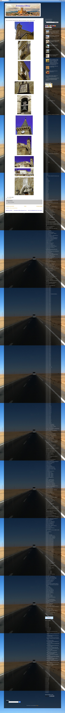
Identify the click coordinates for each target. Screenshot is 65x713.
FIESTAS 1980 (48, 377)
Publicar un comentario (11, 202)
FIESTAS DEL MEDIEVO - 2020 (50, 426)
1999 (46, 171)
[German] (49, 26)
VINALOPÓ (47, 611)
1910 (46, 115)
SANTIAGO (9, 198)
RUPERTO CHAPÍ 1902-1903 (50, 562)
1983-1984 (47, 162)
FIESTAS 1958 (48, 353)
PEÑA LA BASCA (48, 504)
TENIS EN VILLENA (49, 588)
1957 (46, 134)
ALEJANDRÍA (48, 204)
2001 (46, 172)
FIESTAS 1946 (48, 340)
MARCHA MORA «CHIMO (49, 480)
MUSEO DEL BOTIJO (49, 488)
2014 (46, 186)
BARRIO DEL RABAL (49, 215)
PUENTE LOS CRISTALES (49, 522)
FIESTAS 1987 (48, 385)
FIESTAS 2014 (48, 411)
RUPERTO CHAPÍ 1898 (49, 560)
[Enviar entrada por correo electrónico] (7, 197)
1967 (46, 143)
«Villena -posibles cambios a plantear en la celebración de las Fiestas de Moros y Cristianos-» (52, 76)
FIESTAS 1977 (48, 374)
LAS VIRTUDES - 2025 (49, 476)
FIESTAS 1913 (48, 308)
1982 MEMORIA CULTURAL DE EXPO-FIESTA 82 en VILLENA (52, 659)
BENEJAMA (47, 218)
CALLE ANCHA (48, 230)
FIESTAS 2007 (48, 404)
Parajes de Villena (48, 498)
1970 (46, 146)
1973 (46, 149)
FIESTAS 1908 (48, 303)
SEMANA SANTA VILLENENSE (50, 578)
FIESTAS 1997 (48, 395)
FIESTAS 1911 (48, 306)
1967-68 (47, 144)
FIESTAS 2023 (48, 421)
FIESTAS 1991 (48, 389)
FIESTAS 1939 (48, 333)
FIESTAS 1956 (48, 351)
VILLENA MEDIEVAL (49, 608)
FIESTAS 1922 (48, 318)
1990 (46, 167)
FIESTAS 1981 (48, 378)
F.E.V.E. (47, 284)
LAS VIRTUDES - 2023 (49, 474)
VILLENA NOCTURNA (49, 609)
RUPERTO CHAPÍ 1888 (49, 550)
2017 (46, 189)
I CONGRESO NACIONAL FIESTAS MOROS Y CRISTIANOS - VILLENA (52, 448)
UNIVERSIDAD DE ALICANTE (50, 597)
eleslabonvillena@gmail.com (48, 19)
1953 (46, 132)
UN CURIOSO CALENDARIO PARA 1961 (52, 647)
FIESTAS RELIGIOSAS (49, 427)
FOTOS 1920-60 (48, 431)
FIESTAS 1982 (48, 379)
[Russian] (53, 26)
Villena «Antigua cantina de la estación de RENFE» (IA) (54, 45)
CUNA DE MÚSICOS (49, 260)
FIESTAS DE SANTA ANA (49, 424)
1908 (46, 113)
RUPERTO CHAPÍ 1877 (49, 540)
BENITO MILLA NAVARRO (49, 219)
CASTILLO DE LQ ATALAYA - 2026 (51, 246)
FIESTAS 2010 (48, 407)
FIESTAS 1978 (48, 375)
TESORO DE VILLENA (49, 589)
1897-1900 (47, 111)
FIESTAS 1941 (48, 335)
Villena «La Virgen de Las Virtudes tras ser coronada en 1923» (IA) (54, 31)
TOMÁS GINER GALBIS (49, 590)
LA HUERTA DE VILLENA (49, 462)
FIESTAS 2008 (48, 405)
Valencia (47, 598)
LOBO (47, 478)
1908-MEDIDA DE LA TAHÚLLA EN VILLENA (52, 114)
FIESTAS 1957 (48, 352)
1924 (46, 119)
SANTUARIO (47, 575)
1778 (46, 99)
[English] (46, 26)
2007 (46, 177)
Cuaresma (47, 259)
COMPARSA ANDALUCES (49, 255)
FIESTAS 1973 (48, 370)
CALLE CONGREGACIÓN (49, 232)
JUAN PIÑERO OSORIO (49, 454)
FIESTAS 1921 (48, 317)
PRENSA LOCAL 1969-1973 (50, 521)
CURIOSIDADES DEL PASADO (50, 261)
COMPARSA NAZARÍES (49, 257)
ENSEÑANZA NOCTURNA (49, 277)
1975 (46, 151)
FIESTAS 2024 (48, 422)
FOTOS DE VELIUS (48, 432)
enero (48, 676)
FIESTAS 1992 (48, 390)
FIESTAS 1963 (48, 358)
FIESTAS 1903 (48, 298)
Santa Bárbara (48, 566)
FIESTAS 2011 (48, 408)
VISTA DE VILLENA (48, 613)
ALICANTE (47, 205)
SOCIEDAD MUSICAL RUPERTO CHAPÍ (51, 583)
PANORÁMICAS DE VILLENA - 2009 (51, 497)
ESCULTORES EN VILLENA (50, 283)
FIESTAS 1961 (48, 356)
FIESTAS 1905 (48, 300)
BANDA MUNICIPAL (48, 213)
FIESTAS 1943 (48, 337)
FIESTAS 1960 (48, 355)
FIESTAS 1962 (48, 357)
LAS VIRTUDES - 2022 (49, 473)
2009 (47, 692)
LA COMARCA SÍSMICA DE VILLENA (51, 456)
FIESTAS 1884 (48, 288)
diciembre (48, 627)
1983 (46, 161)
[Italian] (50, 26)
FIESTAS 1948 (48, 342)
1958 (46, 135)
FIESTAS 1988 (48, 386)
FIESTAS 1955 (48, 350)
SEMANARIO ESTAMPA (49, 580)
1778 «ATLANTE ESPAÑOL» (50, 100)
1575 (46, 91)
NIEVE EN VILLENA (49, 496)
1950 (46, 129)
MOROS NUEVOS (48, 487)
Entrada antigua (39, 206)
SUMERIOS (47, 586)
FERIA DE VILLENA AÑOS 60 (50, 285)
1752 (46, 96)
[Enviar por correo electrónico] (9, 197)
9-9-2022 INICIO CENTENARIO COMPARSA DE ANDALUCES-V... (53, 657)
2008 (46, 178)
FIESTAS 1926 (48, 322)
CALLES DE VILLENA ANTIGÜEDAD (51, 238)
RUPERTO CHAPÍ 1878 (49, 541)
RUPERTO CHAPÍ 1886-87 (49, 549)
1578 (46, 92)
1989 (46, 166)
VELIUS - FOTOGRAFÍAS (49, 599)
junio (47, 670)
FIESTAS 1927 (48, 323)
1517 (46, 90)
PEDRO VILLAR (48, 502)
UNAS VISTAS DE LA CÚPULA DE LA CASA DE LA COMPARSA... (53, 663)
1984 (46, 163)
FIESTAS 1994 (48, 392)
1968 (46, 145)
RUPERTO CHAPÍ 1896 (49, 558)
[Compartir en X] (11, 197)
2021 (46, 193)
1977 (46, 154)
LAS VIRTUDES (48, 472)
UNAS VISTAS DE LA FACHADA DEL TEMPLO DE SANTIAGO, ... (52, 653)
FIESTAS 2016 (48, 413)
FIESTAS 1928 (48, 324)
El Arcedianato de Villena (50, 640)
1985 (46, 164)
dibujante (47, 262)
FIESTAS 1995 (48, 393)
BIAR (46, 220)
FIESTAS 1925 (48, 321)
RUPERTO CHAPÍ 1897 (49, 559)
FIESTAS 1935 (48, 332)
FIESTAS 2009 (48, 406)
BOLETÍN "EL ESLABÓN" (49, 226)
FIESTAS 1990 (48, 388)
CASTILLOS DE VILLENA (49, 247)
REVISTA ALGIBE (48, 526)
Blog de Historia (49, 618)
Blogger (37, 705)
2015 (46, 187)
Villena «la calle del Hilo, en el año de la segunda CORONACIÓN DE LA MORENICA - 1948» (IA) (54, 41)
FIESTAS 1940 (48, 334)
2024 (47, 624)
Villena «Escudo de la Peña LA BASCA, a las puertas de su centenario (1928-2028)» (54, 55)
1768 (46, 98)
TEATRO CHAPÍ (48, 587)
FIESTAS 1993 (48, 391)
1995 (46, 169)
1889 (46, 109)
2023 (46, 195)
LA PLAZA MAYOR (48, 463)
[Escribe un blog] (10, 197)
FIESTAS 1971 (48, 368)
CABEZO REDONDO (49, 227)
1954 (46, 133)
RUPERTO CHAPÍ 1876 (49, 539)
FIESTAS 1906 (48, 301)
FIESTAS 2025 (48, 423)
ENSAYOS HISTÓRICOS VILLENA (51, 276)
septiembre (48, 666)
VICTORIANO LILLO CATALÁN (50, 600)
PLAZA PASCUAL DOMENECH (50, 515)
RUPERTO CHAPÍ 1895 (49, 557)
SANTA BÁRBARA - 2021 (49, 567)
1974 (46, 150)
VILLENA (47, 602)
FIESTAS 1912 (48, 307)
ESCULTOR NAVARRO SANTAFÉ (50, 282)
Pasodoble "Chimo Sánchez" (50, 500)
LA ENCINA (47, 458)
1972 (46, 148)
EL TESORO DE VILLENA (49, 275)
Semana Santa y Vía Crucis (50, 579)
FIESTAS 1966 (48, 361)
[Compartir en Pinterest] (13, 197)
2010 (47, 691)
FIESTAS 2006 (48, 403)
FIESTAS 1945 (48, 339)
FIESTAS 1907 (48, 302)
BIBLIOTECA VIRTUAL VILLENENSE (51, 223)
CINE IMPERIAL (48, 252)
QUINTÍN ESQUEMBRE (49, 523)
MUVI (46, 494)
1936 (46, 127)
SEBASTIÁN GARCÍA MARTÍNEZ (50, 577)
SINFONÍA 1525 (48, 582)
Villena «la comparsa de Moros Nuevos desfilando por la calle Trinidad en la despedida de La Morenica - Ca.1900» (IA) (54, 60)
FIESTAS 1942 (48, 336)
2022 (46, 194)
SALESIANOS (48, 564)
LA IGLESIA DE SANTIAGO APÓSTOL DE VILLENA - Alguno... (53, 635)
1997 (46, 170)
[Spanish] (55, 26)
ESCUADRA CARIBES (49, 279)
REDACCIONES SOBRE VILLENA (51, 525)
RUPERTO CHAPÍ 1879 (49, 542)
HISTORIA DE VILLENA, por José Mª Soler (53, 637)
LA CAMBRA (47, 455)
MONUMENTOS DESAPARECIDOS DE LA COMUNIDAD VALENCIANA (52, 486)
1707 (46, 94)
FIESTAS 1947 (48, 341)
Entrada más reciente (10, 206)
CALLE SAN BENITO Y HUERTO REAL (51, 235)
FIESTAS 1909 (48, 304)
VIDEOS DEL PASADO (49, 601)
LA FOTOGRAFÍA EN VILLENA (50, 459)
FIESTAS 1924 (48, 320)
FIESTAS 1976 (48, 373)
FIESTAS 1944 (48, 338)
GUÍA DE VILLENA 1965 (49, 437)
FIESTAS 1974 (48, 371)
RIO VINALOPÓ (48, 531)
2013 (46, 185)
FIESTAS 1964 (48, 359)
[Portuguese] (52, 26)
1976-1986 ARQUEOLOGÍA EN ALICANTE (52, 153)
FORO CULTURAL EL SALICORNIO (51, 430)
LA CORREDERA (48, 457)
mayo (48, 671)
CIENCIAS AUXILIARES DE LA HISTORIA (52, 251)
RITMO (47, 532)
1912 (46, 116)
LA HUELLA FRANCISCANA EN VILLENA (51, 461)
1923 (46, 118)
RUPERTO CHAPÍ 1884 (49, 547)
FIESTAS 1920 (48, 316)
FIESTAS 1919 (48, 315)
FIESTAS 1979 (48, 376)
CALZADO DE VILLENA (49, 239)
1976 (46, 152)
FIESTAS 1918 (48, 314)
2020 (46, 192)
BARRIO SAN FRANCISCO (50, 217)
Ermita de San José (48, 278)
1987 (46, 165)
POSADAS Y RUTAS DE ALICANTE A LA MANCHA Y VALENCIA (51, 519)
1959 (46, 136)
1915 (46, 117)
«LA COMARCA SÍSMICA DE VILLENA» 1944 (54, 66)
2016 (46, 188)
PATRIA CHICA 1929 (49, 501)
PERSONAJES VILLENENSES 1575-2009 (52, 506)
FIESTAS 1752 (48, 286)
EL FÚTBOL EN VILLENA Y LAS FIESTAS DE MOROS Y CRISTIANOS (52, 268)
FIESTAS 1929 (48, 325)
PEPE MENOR (48, 505)
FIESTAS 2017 (48, 414)
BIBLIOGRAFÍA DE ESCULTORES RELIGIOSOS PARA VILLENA (51, 222)
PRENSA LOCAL (48, 520)
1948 (46, 128)
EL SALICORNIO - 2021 (49, 274)
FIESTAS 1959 (48, 354)
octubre (48, 630)
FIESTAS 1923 (48, 319)
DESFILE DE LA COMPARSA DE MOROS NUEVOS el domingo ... (52, 665)
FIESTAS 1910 (48, 305)
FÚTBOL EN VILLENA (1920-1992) (50, 435)
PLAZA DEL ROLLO (48, 514)
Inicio (25, 206)
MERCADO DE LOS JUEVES (50, 483)
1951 (46, 130)
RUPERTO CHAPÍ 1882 (49, 545)
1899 (46, 112)
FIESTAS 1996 (48, 394)
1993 (46, 168)
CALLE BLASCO (48, 231)
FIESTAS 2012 (48, 409)
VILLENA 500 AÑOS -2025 (49, 605)
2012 (46, 184)
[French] (47, 26)
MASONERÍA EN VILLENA (49, 482)
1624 (46, 93)
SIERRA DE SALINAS (49, 581)
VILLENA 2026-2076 (48, 604)
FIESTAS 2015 (48, 412)
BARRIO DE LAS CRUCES (49, 214)
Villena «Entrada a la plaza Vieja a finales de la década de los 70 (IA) (54, 36)
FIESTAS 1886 (48, 289)
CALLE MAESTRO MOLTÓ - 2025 (50, 233)
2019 (46, 191)
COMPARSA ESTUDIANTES (50, 256)
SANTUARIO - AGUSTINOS (50, 576)
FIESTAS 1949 (48, 343)
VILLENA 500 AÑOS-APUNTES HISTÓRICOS (52, 606)
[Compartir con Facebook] (12, 197)
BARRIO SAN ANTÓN (49, 216)
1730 (46, 95)
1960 (46, 137)
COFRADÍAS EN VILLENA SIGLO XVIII (51, 254)
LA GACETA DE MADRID (49, 460)
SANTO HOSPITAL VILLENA (50, 574)
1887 (46, 108)
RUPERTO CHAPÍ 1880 (49, 543)
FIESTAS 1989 (48, 387)
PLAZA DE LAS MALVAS (49, 512)
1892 (46, 110)
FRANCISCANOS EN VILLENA (50, 433)
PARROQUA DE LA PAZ (49, 499)
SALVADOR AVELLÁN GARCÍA (50, 565)
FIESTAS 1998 (48, 396)
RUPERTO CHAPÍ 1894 (49, 556)
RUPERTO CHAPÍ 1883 (49, 546)
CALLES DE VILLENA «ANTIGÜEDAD (51, 237)
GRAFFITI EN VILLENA (49, 436)
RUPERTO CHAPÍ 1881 (49, 544)
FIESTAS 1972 (48, 369)
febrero (48, 675)
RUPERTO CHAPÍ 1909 (49, 563)
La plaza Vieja (48, 464)
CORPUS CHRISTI (48, 258)
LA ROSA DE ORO (48, 465)
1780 (46, 101)
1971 (46, 147)
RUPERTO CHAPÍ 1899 (49, 561)
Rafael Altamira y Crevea (49, 524)
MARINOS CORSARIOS (49, 481)
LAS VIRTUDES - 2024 (49, 475)
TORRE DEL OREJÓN (49, 591)
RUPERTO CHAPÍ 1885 (49, 548)
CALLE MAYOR (48, 234)
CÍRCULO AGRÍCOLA (49, 253)
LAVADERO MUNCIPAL (49, 477)
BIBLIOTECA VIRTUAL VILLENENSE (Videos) (52, 224)
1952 (46, 131)
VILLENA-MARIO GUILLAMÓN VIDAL (51, 610)
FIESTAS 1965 (48, 360)
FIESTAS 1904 (48, 299)
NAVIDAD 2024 (48, 495)
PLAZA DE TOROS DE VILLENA (50, 513)
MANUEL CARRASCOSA (49, 479)
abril (47, 672)
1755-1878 (47, 97)
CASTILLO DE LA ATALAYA (50, 245)
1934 (46, 126)
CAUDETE (47, 248)
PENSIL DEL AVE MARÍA (49, 503)
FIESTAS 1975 (48, 372)
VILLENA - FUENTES (49, 603)
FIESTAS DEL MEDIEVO (49, 425)
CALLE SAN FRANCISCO (49, 236)
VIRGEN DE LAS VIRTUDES (50, 612)
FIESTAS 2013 (48, 410)
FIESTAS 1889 (48, 290)
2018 (46, 190)
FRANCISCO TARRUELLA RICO (50, 434)
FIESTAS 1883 (48, 287)
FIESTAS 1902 (48, 297)
